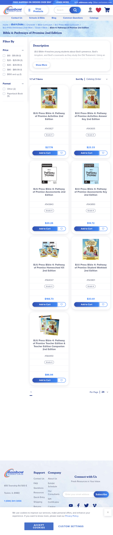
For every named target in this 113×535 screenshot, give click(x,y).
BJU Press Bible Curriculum (67, 24)
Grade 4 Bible (41, 27)
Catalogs (94, 17)
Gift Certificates (53, 500)
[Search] (75, 10)
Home (5, 24)
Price (5, 50)
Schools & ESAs (37, 17)
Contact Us (16, 17)
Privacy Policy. (72, 516)
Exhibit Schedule (52, 485)
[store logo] (12, 10)
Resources (39, 492)
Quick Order (17, 24)
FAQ (36, 483)
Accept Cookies (39, 526)
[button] (90, 9)
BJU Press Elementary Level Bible (18, 27)
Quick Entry (39, 497)
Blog (54, 17)
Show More (41, 65)
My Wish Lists (98, 10)
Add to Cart (44, 153)
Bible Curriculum (45, 24)
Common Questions (73, 17)
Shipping (38, 501)
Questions (38, 488)
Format (7, 83)
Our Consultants (53, 492)
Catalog (51, 506)
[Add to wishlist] (61, 153)
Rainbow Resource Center (14, 473)
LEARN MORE (62, 2)
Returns (37, 506)
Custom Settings (71, 526)
